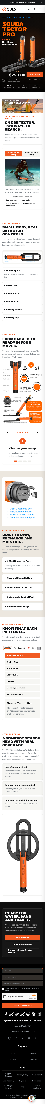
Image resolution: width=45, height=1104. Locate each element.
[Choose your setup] (15, 461)
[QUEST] (10, 9)
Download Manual (23, 944)
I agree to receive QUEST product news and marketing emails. (22, 989)
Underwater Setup (13, 154)
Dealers (33, 1053)
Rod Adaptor (12, 668)
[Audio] (28, 1013)
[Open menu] (40, 9)
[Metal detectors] (5, 1013)
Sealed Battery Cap (18, 606)
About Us (33, 1059)
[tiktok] (35, 1038)
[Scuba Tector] (17, 1013)
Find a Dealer (22, 937)
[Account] (34, 9)
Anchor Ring (12, 662)
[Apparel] (33, 1013)
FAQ (22, 1087)
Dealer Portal (37, 1075)
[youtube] (29, 1038)
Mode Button (12, 301)
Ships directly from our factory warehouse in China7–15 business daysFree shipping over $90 (22, 80)
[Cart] (29, 9)
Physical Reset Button (19, 578)
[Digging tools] (22, 1013)
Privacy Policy (22, 1075)
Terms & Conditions (36, 1087)
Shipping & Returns (8, 1087)
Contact (12, 1053)
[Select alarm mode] (25, 461)
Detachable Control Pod (20, 597)
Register (22, 1081)
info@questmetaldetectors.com (22, 1031)
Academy (12, 1059)
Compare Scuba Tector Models (20, 951)
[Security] (39, 1013)
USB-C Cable (12, 675)
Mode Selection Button (19, 587)
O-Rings (10, 681)
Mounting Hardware (16, 688)
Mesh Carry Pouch (15, 694)
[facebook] (16, 1038)
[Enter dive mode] (20, 461)
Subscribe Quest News (23, 1005)
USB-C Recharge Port (19, 561)
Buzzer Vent (12, 285)
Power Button (13, 293)
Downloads (36, 1081)
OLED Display (13, 271)
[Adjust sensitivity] (29, 461)
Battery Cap (12, 318)
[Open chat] (31, 1098)
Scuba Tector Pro (15, 655)
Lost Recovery (8, 1081)
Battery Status (14, 310)
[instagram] (9, 1038)
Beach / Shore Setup (31, 154)
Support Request (8, 1075)
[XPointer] (11, 1013)
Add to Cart (35, 74)
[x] (22, 1038)
